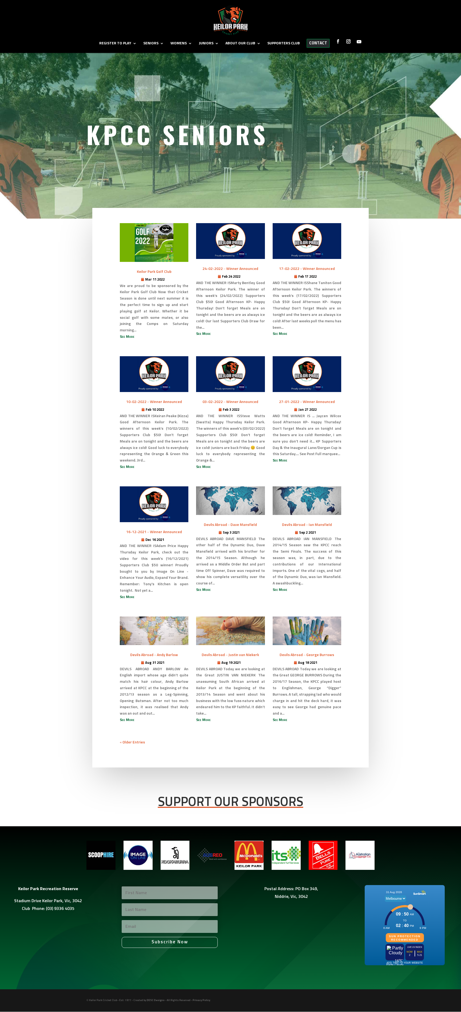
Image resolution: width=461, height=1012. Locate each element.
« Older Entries (132, 742)
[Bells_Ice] (323, 869)
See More (127, 337)
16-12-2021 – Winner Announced (154, 532)
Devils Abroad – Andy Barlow (154, 655)
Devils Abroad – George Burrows (307, 655)
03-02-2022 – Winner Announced (230, 402)
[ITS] (286, 869)
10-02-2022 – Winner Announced (154, 402)
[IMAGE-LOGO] (138, 869)
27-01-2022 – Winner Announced (307, 402)
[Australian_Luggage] (360, 869)
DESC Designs (156, 1000)
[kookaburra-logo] (175, 869)
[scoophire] (101, 869)
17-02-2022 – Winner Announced (307, 269)
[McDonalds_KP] (249, 869)
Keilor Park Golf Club (154, 272)
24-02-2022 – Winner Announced (230, 269)
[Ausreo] (211, 869)
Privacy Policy (201, 1000)
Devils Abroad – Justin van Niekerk (230, 655)
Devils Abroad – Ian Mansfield (307, 525)
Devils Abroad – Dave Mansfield (230, 525)
